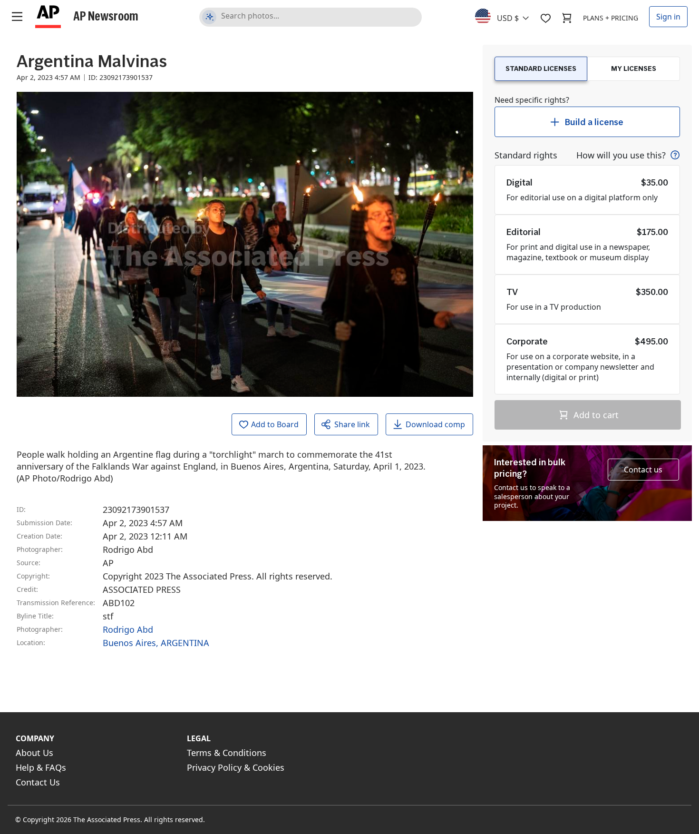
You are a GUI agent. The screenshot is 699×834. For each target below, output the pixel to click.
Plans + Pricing (610, 17)
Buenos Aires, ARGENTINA (156, 642)
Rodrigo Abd (128, 629)
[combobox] (507, 15)
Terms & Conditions (226, 752)
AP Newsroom (105, 16)
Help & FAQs (41, 767)
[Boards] (545, 18)
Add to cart (595, 415)
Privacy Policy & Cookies (235, 767)
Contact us (643, 469)
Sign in (668, 16)
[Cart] (567, 18)
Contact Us (38, 782)
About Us (34, 752)
